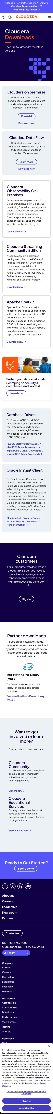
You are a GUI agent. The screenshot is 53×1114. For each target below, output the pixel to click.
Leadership (9, 907)
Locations (7, 986)
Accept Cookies (26, 1108)
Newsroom (9, 912)
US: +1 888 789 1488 (14, 942)
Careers (7, 901)
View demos (9, 1021)
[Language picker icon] (10, 17)
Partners (7, 918)
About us (8, 895)
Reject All (26, 1101)
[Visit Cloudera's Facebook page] (5, 886)
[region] (26, 1078)
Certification (9, 1002)
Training (6, 1026)
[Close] (49, 1046)
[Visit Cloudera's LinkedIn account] (20, 886)
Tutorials (6, 1031)
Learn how (16, 393)
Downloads (8, 1012)
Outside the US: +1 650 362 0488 (23, 946)
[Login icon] (3, 17)
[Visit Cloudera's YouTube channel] (28, 886)
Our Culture (8, 976)
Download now (26, 123)
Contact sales (9, 1007)
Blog (4, 1042)
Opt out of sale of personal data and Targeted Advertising (26, 1092)
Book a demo (26, 868)
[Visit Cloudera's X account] (13, 886)
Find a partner (9, 1017)
